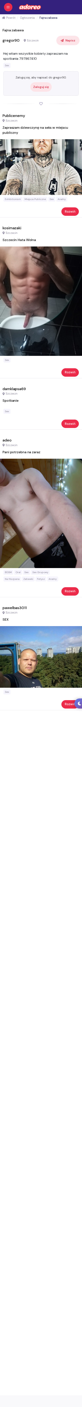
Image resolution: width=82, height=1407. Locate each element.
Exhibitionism (13, 199)
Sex (7, 65)
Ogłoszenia (27, 18)
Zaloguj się (41, 87)
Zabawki (28, 579)
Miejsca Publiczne (35, 199)
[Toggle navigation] (8, 7)
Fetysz (41, 579)
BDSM (8, 572)
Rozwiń (70, 211)
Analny (62, 199)
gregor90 (11, 40)
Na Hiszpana (12, 579)
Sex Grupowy (40, 572)
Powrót (10, 18)
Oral (18, 572)
